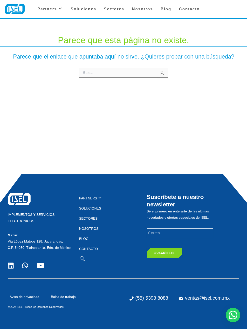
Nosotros (142, 9)
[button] (233, 315)
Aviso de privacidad (24, 297)
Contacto (189, 9)
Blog (166, 9)
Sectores (114, 9)
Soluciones (83, 9)
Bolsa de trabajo (63, 297)
